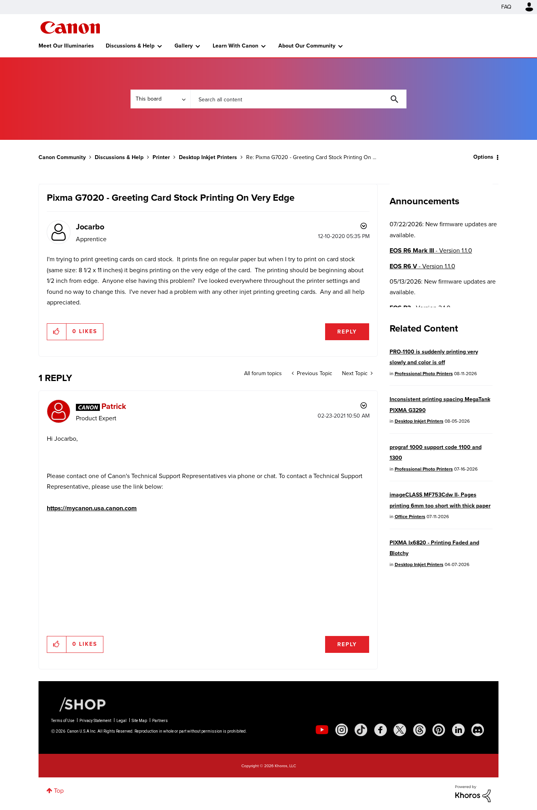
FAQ (506, 7)
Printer (161, 157)
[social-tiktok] (361, 730)
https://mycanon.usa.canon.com (92, 508)
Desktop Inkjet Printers (208, 157)
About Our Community (306, 46)
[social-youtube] (322, 730)
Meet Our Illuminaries (66, 46)
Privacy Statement (95, 720)
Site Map (139, 720)
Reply (347, 332)
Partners (160, 720)
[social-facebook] (380, 730)
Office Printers (410, 516)
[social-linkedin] (458, 730)
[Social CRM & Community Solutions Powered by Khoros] (473, 792)
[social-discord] (477, 730)
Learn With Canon (235, 46)
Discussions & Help (130, 46)
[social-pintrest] (438, 730)
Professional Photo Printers (424, 373)
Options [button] (483, 157)
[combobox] (298, 99)
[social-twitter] (400, 730)
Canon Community (70, 27)
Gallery (184, 46)
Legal (121, 720)
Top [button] (59, 790)
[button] (56, 331)
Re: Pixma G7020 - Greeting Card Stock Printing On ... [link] (311, 157)
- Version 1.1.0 (431, 250)
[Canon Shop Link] (78, 703)
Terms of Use (62, 720)
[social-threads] (419, 730)
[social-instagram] (341, 730)
